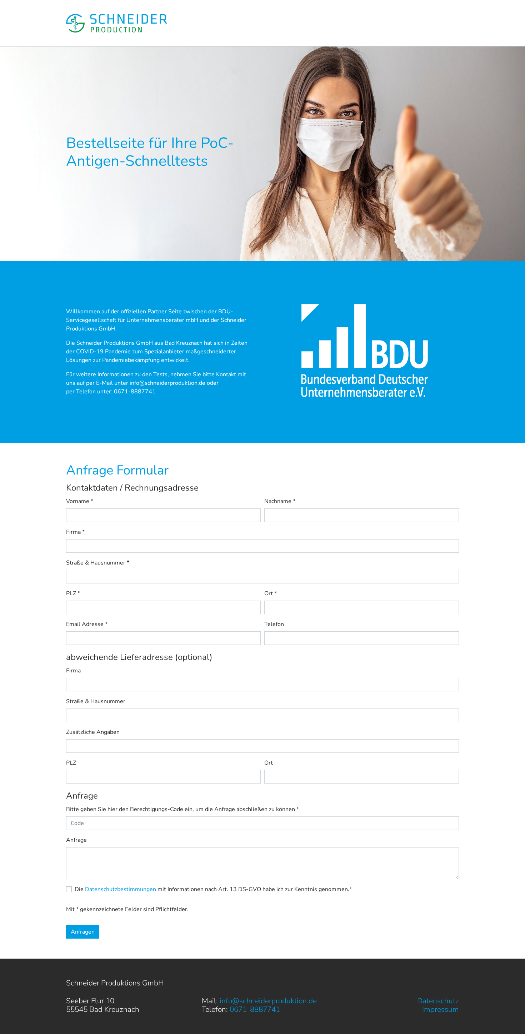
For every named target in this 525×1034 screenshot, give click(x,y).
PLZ (73, 593)
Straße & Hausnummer (97, 563)
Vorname (79, 501)
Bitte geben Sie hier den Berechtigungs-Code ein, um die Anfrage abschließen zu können (182, 809)
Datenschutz (438, 1001)
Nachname (279, 501)
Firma (75, 532)
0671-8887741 (135, 392)
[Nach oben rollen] (509, 1018)
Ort (270, 593)
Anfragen (83, 932)
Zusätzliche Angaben (93, 732)
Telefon (274, 624)
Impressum (440, 1009)
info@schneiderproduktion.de (167, 383)
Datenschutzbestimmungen (120, 889)
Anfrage (76, 840)
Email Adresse (87, 624)
